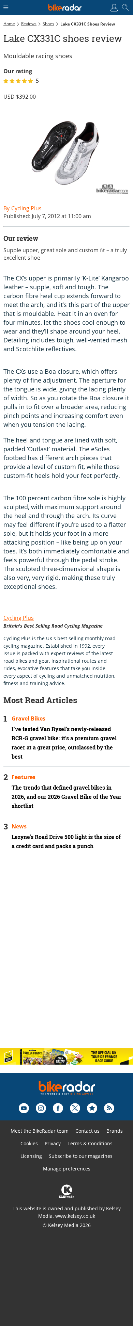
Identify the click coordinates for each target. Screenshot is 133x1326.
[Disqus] (66, 955)
